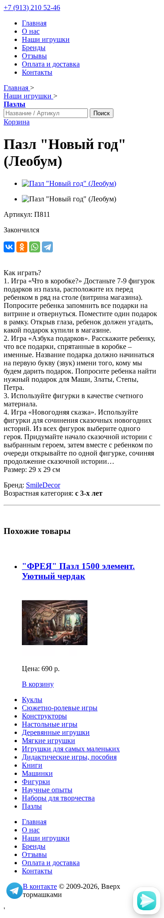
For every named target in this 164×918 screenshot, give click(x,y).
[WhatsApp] (34, 246)
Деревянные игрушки (56, 732)
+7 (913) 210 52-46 (32, 7)
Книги (32, 765)
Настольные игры (49, 724)
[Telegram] (47, 246)
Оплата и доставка (51, 64)
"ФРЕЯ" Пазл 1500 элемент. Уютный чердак (78, 571)
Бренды (34, 47)
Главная (34, 23)
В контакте (40, 886)
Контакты (37, 72)
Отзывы (34, 56)
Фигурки (36, 781)
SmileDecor (43, 485)
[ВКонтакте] (9, 246)
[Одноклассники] (21, 246)
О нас (31, 31)
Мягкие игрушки (48, 740)
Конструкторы (44, 716)
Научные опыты (47, 790)
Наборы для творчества (58, 798)
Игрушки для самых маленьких (71, 749)
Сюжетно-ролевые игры (59, 708)
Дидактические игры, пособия (69, 757)
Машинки (37, 773)
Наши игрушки (46, 39)
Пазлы (32, 806)
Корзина (17, 122)
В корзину (38, 684)
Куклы (32, 699)
